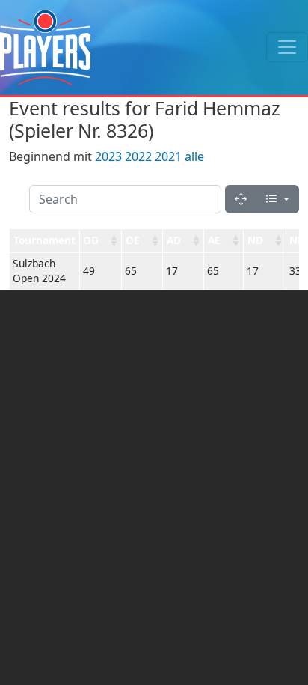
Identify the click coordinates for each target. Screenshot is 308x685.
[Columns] (277, 199)
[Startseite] (45, 47)
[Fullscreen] (240, 199)
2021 (168, 156)
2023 (108, 156)
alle (194, 156)
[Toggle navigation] (287, 47)
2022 (138, 156)
